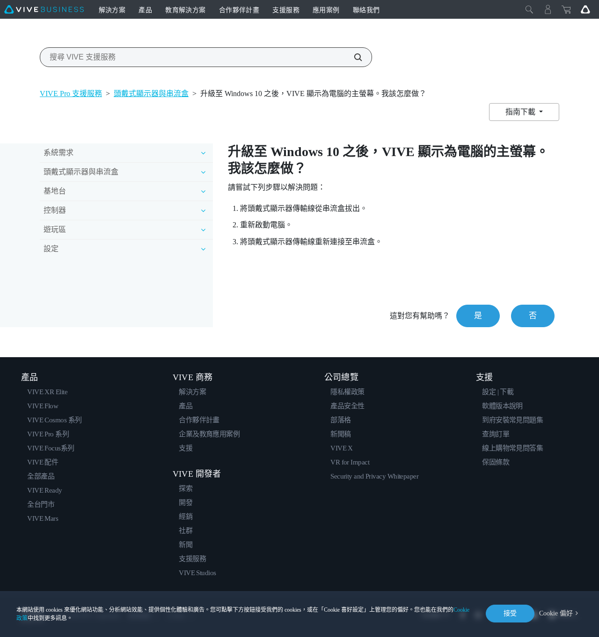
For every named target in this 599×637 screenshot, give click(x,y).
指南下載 (521, 112)
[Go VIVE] (585, 9)
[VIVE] (44, 9)
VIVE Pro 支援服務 (71, 93)
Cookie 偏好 (556, 613)
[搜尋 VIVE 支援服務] (352, 57)
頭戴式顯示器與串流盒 (151, 93)
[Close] (529, 9)
